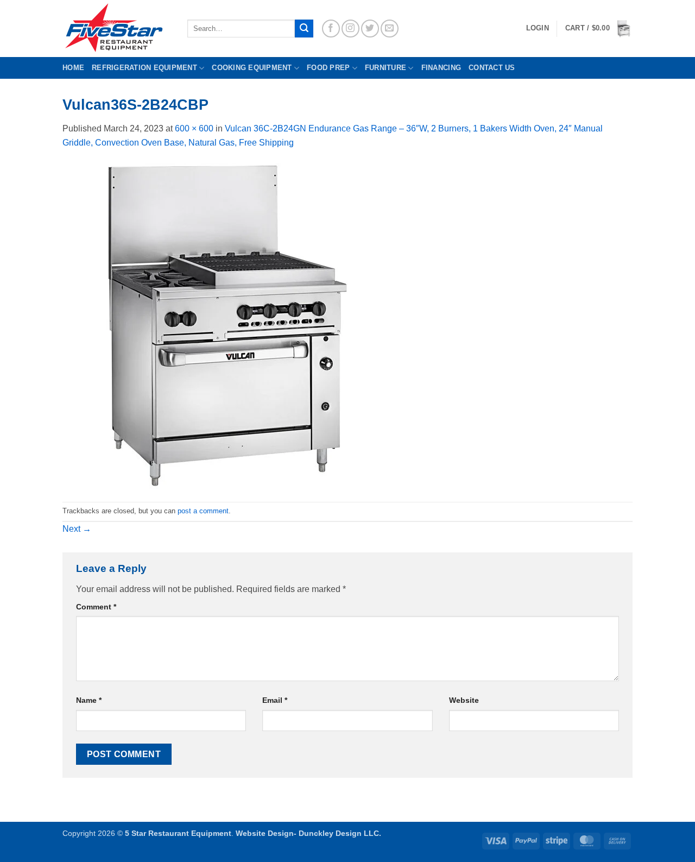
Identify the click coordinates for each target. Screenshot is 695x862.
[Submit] (304, 29)
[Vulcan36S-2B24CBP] (225, 325)
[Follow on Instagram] (350, 28)
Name (89, 700)
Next (76, 528)
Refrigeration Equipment (144, 68)
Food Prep (328, 68)
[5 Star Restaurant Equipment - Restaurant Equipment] (116, 29)
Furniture (385, 68)
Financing (441, 68)
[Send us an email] (390, 28)
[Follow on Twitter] (370, 28)
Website (464, 700)
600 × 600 (194, 128)
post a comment (203, 511)
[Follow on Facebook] (331, 28)
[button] (599, 29)
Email (274, 700)
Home (73, 68)
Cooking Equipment (252, 68)
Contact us (492, 68)
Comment (96, 606)
